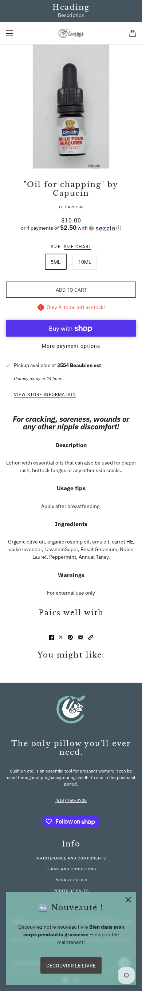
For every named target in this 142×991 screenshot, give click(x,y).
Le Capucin (71, 207)
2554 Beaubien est (79, 365)
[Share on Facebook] (51, 637)
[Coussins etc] (71, 33)
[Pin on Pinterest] (70, 637)
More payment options (71, 346)
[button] (71, 228)
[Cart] (132, 33)
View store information (45, 394)
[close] (128, 899)
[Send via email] (80, 637)
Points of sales (71, 891)
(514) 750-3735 (71, 800)
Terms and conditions (71, 869)
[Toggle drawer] (9, 33)
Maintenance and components (71, 858)
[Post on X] (61, 637)
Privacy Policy (71, 880)
